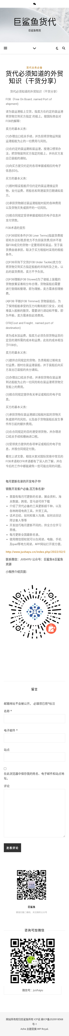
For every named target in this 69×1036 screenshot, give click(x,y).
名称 (8, 711)
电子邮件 (11, 730)
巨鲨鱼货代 (34, 21)
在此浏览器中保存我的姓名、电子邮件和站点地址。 (34, 776)
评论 (7, 786)
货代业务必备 (34, 67)
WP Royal (42, 1029)
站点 (7, 750)
